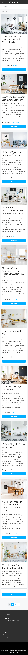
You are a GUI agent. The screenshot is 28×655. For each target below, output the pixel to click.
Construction (16, 122)
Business (15, 65)
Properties (5, 630)
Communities (6, 632)
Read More (14, 69)
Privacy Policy (6, 634)
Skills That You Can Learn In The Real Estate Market (11, 39)
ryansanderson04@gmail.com (11, 620)
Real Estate (15, 178)
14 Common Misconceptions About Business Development (13, 210)
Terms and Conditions (8, 637)
